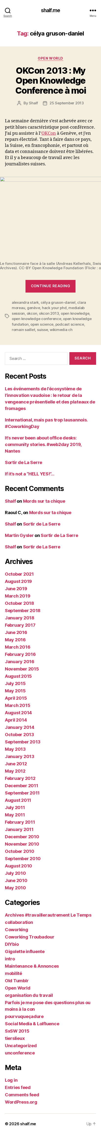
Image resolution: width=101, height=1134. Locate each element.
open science (41, 324)
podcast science (69, 324)
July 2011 (15, 807)
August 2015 (18, 676)
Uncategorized (21, 1045)
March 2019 (17, 595)
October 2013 (19, 734)
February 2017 (20, 625)
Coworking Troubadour (29, 936)
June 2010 (16, 880)
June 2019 (16, 588)
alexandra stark (25, 302)
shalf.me (50, 10)
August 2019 (18, 581)
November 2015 (22, 668)
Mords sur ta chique (44, 501)
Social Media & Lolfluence (32, 1023)
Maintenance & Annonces (32, 966)
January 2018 (19, 617)
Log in (11, 1080)
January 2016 (19, 661)
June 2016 (16, 632)
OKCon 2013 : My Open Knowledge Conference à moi (50, 80)
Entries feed (18, 1087)
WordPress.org (21, 1102)
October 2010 (19, 851)
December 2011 (21, 785)
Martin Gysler (19, 535)
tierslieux (15, 1038)
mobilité (13, 973)
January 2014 (19, 727)
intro (10, 958)
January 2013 (19, 756)
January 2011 (19, 829)
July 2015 (15, 683)
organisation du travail (29, 995)
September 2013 (22, 741)
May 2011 (15, 814)
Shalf (33, 103)
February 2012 (20, 778)
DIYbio (12, 944)
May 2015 (15, 690)
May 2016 (15, 639)
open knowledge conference (36, 318)
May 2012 (15, 771)
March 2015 (17, 705)
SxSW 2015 (17, 1031)
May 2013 (15, 749)
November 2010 (22, 844)
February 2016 (20, 654)
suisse (42, 329)
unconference (20, 1052)
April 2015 (16, 698)
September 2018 (22, 610)
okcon (32, 313)
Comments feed (22, 1094)
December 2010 (22, 836)
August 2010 (18, 865)
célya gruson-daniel (58, 302)
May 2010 (15, 887)
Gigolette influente (25, 951)
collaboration (19, 922)
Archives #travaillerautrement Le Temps (48, 915)
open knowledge (75, 313)
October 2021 (19, 574)
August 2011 (18, 800)
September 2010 (23, 858)
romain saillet (23, 329)
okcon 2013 (49, 313)
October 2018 (19, 603)
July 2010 (15, 873)
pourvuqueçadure (24, 1016)
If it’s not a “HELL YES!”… (29, 473)
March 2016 (17, 647)
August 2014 (18, 712)
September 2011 (22, 792)
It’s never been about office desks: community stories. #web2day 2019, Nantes (43, 444)
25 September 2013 (67, 103)
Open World (50, 58)
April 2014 (16, 720)
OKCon (48, 133)
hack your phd (54, 307)
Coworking (16, 929)
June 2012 (16, 763)
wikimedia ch (61, 329)
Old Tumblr (16, 980)
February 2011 (20, 822)
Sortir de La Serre (23, 462)
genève (33, 307)
